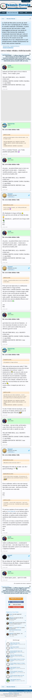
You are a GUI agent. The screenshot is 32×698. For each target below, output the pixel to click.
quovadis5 (12, 680)
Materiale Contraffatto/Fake (8, 47)
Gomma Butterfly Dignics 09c (16, 651)
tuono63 (10, 555)
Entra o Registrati (25, 1)
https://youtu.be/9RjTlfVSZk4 (15, 629)
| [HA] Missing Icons (17, 694)
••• (25, 615)
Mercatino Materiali (12, 12)
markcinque (12, 672)
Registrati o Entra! (16, 598)
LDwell (11, 648)
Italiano (2, 690)
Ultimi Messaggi (16, 640)
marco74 (11, 633)
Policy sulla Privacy (28, 692)
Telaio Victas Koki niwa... (15, 642)
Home (3, 12)
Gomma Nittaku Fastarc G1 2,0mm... (18, 659)
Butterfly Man (11, 123)
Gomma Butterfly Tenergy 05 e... (17, 671)
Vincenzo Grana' (13, 644)
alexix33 (12, 656)
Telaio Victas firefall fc (14, 647)
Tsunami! (10, 194)
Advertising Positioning (8, 693)
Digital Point (16, 693)
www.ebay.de (11, 511)
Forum (21, 12)
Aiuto (30, 690)
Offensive (11, 617)
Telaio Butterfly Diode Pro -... (16, 679)
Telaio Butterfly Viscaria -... (15, 667)
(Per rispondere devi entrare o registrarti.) (22, 583)
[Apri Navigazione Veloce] (30, 18)
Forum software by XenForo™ (6, 694)
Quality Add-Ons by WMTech (11, 696)
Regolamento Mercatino (15, 46)
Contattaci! (26, 690)
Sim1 (11, 676)
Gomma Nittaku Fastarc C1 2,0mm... (17, 663)
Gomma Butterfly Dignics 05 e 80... (17, 675)
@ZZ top (19, 627)
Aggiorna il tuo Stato (12, 612)
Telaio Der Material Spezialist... (16, 655)
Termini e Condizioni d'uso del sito (16, 692)
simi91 (9, 65)
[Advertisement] (16, 106)
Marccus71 (12, 668)
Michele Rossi (13, 652)
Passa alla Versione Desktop (11, 690)
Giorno (10, 614)
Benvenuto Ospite (6, 46)
